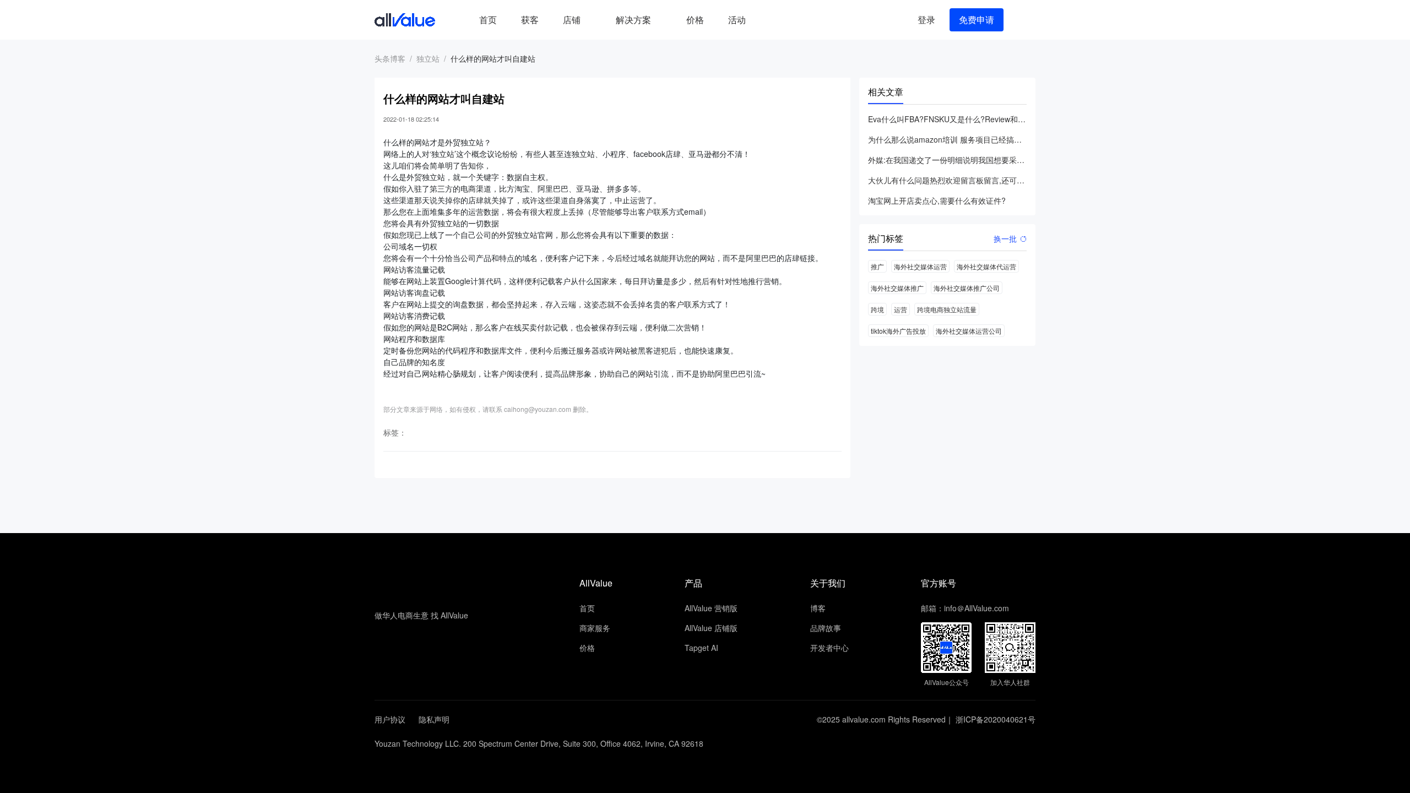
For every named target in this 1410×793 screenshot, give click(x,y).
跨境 (877, 309)
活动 (737, 19)
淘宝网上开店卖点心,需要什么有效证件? (937, 200)
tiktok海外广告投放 (898, 330)
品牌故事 (825, 627)
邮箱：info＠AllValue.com (965, 607)
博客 (818, 607)
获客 (530, 19)
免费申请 (976, 19)
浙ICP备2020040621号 (995, 719)
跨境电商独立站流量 (947, 309)
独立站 (428, 58)
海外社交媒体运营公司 (969, 330)
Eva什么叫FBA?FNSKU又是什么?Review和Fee (947, 118)
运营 (900, 309)
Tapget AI (701, 647)
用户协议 (390, 719)
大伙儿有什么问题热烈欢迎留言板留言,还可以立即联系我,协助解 (947, 180)
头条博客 (390, 58)
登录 (926, 19)
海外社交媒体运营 (920, 266)
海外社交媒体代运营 (986, 266)
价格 (695, 19)
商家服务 (594, 627)
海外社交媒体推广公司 (967, 287)
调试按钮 (766, 19)
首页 (488, 19)
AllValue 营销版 (711, 607)
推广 (877, 266)
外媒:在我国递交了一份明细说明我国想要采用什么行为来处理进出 (947, 159)
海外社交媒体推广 (897, 287)
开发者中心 (829, 647)
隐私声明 (434, 719)
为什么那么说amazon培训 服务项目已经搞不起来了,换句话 (947, 139)
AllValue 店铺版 (711, 627)
